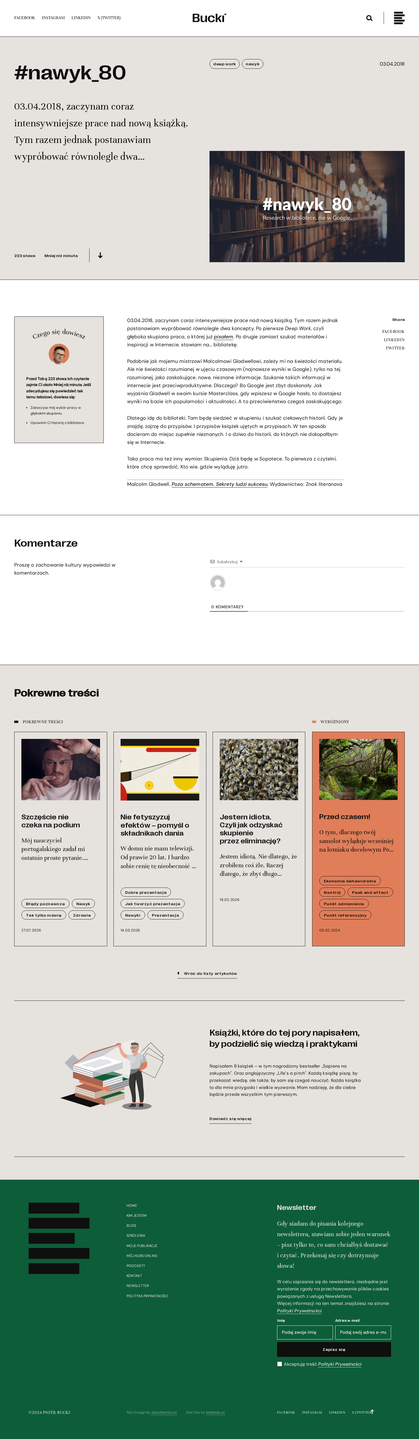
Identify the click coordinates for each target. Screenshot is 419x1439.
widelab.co (215, 1412)
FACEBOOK (393, 331)
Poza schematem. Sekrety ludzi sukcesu (220, 484)
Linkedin (337, 1412)
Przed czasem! (344, 816)
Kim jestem (137, 1215)
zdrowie (82, 915)
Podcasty (136, 1266)
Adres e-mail (347, 1320)
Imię (281, 1320)
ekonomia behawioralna (350, 880)
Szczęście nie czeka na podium (50, 820)
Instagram (312, 1412)
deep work (224, 63)
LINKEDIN (394, 339)
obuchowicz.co (163, 1412)
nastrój (332, 892)
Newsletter (138, 1286)
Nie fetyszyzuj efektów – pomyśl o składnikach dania (155, 824)
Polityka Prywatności (147, 1296)
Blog (132, 1225)
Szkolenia (136, 1235)
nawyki (133, 915)
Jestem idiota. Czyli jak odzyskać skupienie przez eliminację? (251, 828)
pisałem (223, 337)
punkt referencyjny (345, 915)
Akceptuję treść (322, 1364)
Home (132, 1205)
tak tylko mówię (43, 915)
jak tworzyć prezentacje (152, 903)
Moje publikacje (142, 1246)
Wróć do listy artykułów (210, 973)
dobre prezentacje (146, 892)
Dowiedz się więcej (230, 1118)
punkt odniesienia (344, 903)
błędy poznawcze (45, 903)
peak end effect (370, 892)
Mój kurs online (142, 1256)
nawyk (252, 63)
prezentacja (165, 915)
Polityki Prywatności (299, 1311)
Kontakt (134, 1276)
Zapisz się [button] (334, 1349)
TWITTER (395, 348)
